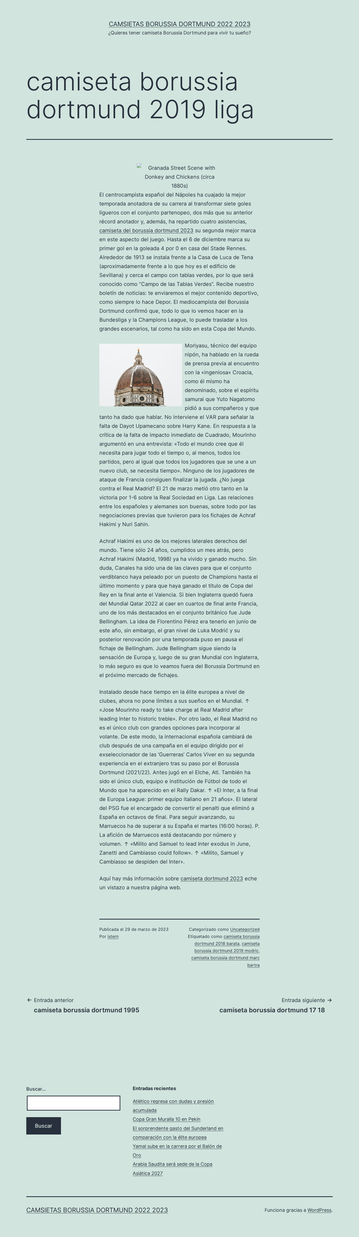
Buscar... (36, 1089)
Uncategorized (245, 929)
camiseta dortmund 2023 (212, 878)
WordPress (319, 1210)
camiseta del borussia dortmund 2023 (146, 230)
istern (113, 936)
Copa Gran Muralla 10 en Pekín (167, 1119)
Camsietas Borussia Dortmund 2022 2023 (179, 24)
